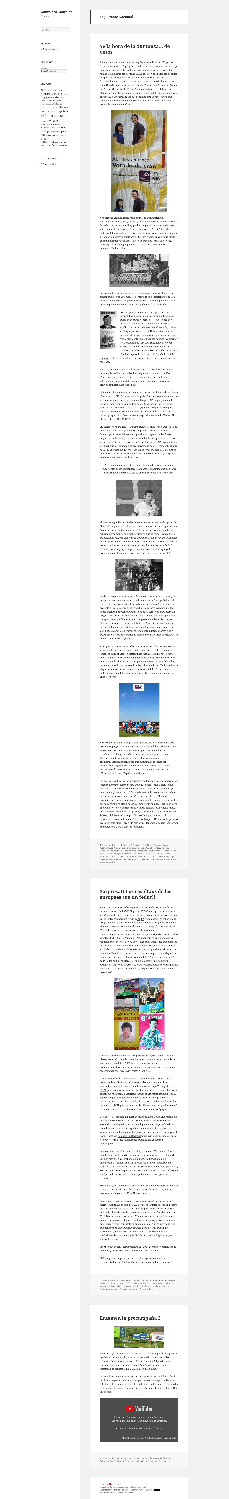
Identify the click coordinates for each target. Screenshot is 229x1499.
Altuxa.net (141, 1487)
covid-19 (57, 103)
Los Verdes (143, 1086)
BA (142, 918)
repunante (53, 135)
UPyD (117, 922)
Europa (59, 112)
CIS (163, 62)
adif (43, 90)
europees (122, 1283)
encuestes (114, 850)
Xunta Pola (128, 229)
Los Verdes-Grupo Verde (113, 89)
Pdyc (156, 89)
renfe (44, 134)
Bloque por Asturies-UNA (127, 73)
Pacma (173, 85)
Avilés (54, 94)
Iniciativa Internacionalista (114, 1101)
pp (48, 131)
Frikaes (47, 115)
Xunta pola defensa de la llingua (148, 859)
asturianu (57, 90)
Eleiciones (45, 111)
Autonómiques (106, 848)
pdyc (114, 856)
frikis (55, 116)
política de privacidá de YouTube (148, 1420)
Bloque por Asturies (50, 97)
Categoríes (45, 68)
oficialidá (58, 125)
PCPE (117, 1105)
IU (66, 116)
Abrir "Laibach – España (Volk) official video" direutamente (149, 1438)
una (43, 138)
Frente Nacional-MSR (138, 89)
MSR (135, 853)
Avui (155, 229)
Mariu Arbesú (125, 853)
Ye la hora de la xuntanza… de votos (135, 49)
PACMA (104, 1090)
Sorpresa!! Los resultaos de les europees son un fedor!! (135, 894)
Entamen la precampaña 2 (130, 1318)
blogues (66, 94)
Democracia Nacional (129, 1135)
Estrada (148, 1458)
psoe (63, 131)
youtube (50, 145)
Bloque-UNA (143, 848)
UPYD (147, 81)
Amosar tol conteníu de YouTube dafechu (140, 1428)
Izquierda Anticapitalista (140, 1116)
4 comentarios (108, 862)
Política (43, 131)
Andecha (159, 1280)
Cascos (43, 100)
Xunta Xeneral (140, 319)
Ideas (140, 85)
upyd (172, 856)
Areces (49, 90)
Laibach (171, 1376)
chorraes (49, 100)
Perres (62, 127)
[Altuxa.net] (110, 1483)
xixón (43, 146)
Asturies (45, 94)
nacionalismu (47, 124)
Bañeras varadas (48, 164)
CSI (54, 108)
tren (61, 135)
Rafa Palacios (131, 856)
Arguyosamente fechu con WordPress (117, 1492)
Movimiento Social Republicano (147, 1286)
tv (64, 135)
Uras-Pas (111, 85)
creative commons (46, 108)
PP (171, 915)
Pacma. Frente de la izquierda (151, 853)
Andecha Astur (130, 1105)
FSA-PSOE (127, 911)
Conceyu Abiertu (127, 85)
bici (60, 94)
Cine (54, 100)
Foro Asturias (147, 342)
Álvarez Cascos (62, 145)
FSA (61, 116)
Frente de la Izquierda (156, 85)
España (53, 111)
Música (54, 121)
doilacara (62, 107)
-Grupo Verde (156, 1086)
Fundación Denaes (160, 850)
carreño (62, 97)
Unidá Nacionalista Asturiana (53, 142)
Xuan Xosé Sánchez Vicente (121, 859)
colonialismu (46, 104)
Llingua (44, 121)
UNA (106, 1097)
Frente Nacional (144, 850)
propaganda (55, 131)
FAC (121, 850)
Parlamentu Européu (49, 128)
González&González (56, 12)
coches (59, 100)
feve (65, 111)
